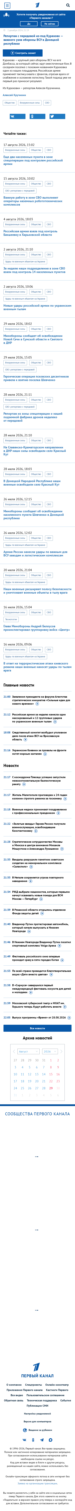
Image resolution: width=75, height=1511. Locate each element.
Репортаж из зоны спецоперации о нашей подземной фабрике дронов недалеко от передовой (32, 417)
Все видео (17, 1395)
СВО (47, 102)
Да (28, 23)
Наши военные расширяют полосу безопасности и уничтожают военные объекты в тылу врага (37, 590)
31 (44, 1060)
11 (22, 1074)
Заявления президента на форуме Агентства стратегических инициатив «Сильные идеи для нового (41, 700)
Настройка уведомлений (37, 1413)
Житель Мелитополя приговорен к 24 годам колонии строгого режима (39, 796)
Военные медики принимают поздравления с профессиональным (39, 811)
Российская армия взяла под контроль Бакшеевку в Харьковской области (30, 233)
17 (15, 1081)
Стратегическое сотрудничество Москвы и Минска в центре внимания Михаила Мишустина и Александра (37, 845)
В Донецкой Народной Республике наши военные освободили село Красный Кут (32, 482)
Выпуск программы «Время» (39, 1017)
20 (37, 1081)
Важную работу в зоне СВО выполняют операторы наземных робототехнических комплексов (32, 200)
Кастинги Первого (57, 1390)
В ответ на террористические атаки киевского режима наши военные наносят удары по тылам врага (37, 666)
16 (58, 1074)
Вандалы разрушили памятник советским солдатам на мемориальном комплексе (38, 863)
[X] (57, 116)
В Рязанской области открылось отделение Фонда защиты (39, 911)
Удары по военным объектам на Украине (25, 261)
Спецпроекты (33, 1384)
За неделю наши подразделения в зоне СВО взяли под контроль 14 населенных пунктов (34, 270)
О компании (14, 1384)
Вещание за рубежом (40, 1430)
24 (15, 1088)
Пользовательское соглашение (45, 1395)
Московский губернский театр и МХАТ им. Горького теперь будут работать (38, 1004)
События (65, 1400)
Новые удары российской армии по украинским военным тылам (37, 307)
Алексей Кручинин (14, 95)
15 (51, 1074)
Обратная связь (13, 1400)
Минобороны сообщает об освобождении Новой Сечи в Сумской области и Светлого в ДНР (33, 339)
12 (29, 1074)
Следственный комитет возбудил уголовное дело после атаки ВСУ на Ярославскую (39, 736)
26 (29, 1088)
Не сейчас (49, 23)
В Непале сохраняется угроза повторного (38, 879)
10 (15, 1074)
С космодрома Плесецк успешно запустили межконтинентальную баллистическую (39, 780)
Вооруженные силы (30, 102)
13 (37, 1074)
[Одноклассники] (37, 116)
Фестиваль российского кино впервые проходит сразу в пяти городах (36, 958)
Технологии (11, 619)
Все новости (37, 1028)
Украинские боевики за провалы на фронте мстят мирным (39, 751)
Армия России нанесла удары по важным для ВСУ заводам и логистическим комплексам (35, 553)
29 (29, 1060)
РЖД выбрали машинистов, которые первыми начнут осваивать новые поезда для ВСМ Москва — (41, 895)
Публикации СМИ (37, 1405)
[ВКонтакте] (17, 116)
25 (22, 1088)
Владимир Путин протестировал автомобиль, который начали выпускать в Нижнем (40, 927)
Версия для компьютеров (37, 1421)
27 (15, 1060)
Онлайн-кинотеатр (57, 1384)
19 (29, 1081)
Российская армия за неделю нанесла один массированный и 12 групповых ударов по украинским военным (39, 718)
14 (44, 1074)
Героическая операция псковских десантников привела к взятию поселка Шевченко (36, 378)
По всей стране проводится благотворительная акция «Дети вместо (41, 972)
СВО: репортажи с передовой (20, 190)
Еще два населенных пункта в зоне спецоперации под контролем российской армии (33, 160)
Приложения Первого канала (25, 1390)
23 (58, 1081)
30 (37, 1060)
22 (51, 1081)
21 (44, 1081)
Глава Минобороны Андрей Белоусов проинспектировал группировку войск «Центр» (36, 628)
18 (22, 1081)
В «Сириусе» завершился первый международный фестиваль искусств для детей (41, 988)
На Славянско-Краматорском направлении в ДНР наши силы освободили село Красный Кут (34, 450)
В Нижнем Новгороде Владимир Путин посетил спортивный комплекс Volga (41, 943)
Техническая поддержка (42, 1400)
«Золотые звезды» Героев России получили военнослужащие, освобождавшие (39, 827)
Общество (10, 102)
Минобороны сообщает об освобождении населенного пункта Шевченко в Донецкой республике (33, 514)
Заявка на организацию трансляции (37, 1483)
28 (22, 1060)
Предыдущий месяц (14, 1051)
